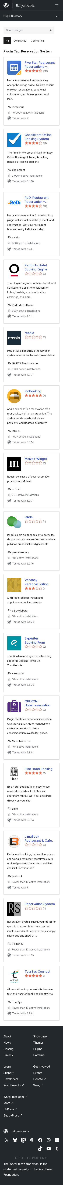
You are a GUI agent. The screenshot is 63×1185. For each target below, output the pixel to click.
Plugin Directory (13, 15)
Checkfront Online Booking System (38, 137)
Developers (11, 1079)
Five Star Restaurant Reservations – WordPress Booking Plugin (40, 65)
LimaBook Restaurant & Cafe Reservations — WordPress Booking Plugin (39, 839)
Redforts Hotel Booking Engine (36, 267)
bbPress (11, 1109)
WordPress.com (15, 1097)
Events (37, 1073)
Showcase (40, 1036)
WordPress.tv (14, 1085)
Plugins (37, 1049)
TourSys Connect (37, 971)
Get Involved (41, 1066)
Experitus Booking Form (35, 640)
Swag (38, 1085)
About (7, 1036)
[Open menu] (57, 5)
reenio (29, 333)
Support (9, 1073)
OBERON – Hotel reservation (38, 703)
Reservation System (40, 904)
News (7, 1042)
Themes (38, 1042)
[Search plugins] (50, 30)
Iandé (29, 517)
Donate (39, 1079)
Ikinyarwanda (20, 1131)
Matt (8, 1103)
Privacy (8, 1055)
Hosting (8, 1049)
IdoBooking (33, 391)
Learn (7, 1066)
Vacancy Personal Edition (36, 582)
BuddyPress (13, 1115)
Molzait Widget (36, 459)
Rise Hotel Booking (38, 769)
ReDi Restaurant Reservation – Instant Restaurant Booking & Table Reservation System (40, 200)
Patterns (38, 1055)
